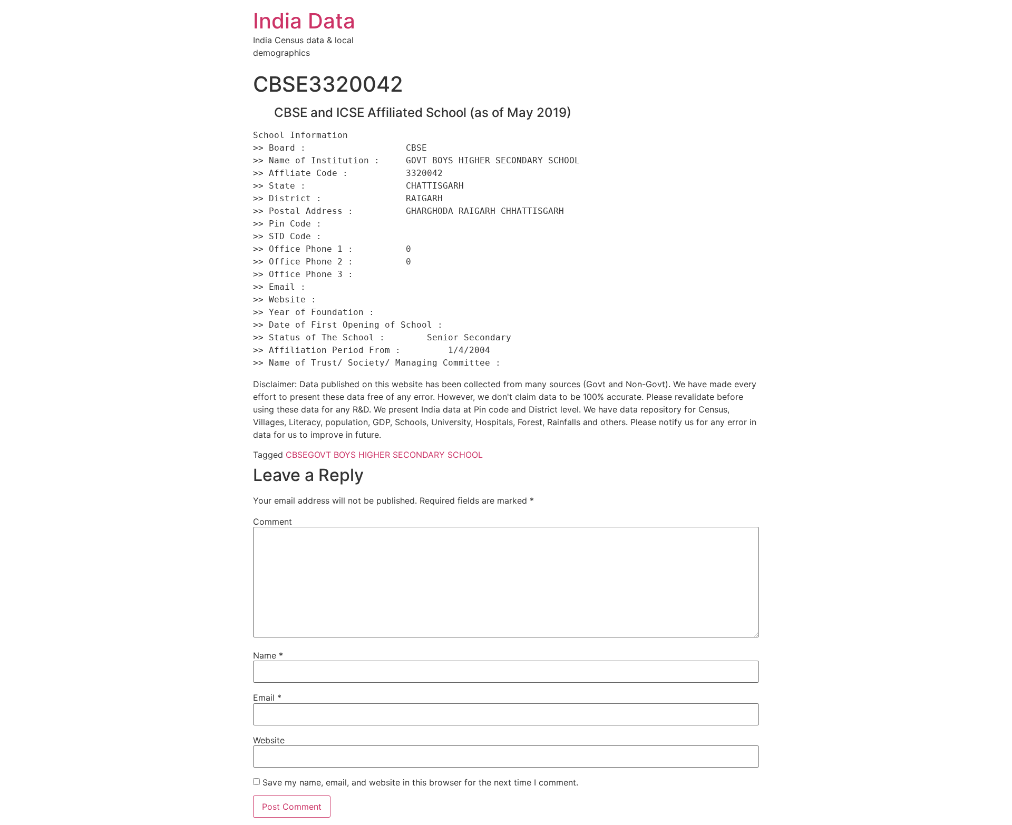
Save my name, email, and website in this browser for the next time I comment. (420, 782)
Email (267, 697)
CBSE (297, 454)
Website (269, 740)
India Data (304, 21)
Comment (272, 521)
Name (268, 655)
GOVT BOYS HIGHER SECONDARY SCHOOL (395, 454)
